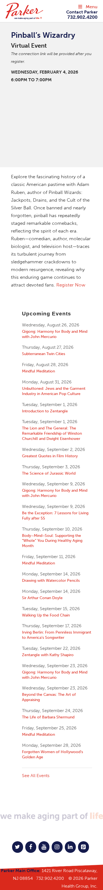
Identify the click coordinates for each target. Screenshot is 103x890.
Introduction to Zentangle (45, 411)
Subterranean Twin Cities (43, 353)
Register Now (70, 285)
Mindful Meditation (38, 371)
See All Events (35, 775)
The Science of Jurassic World (49, 473)
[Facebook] (30, 847)
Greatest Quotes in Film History (50, 455)
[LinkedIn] (70, 847)
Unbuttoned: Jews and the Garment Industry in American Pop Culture (53, 391)
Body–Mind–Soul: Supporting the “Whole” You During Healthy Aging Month (52, 540)
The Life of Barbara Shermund (48, 717)
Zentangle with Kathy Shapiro (48, 654)
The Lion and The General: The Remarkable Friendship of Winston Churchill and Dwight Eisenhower (52, 433)
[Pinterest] (83, 847)
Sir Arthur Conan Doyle (42, 597)
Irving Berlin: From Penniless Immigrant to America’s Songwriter (56, 635)
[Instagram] (57, 847)
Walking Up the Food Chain (46, 615)
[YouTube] (43, 847)
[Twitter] (17, 847)
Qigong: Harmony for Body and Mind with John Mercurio (54, 334)
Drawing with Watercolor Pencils (51, 580)
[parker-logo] (33, 11)
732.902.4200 (50, 878)
